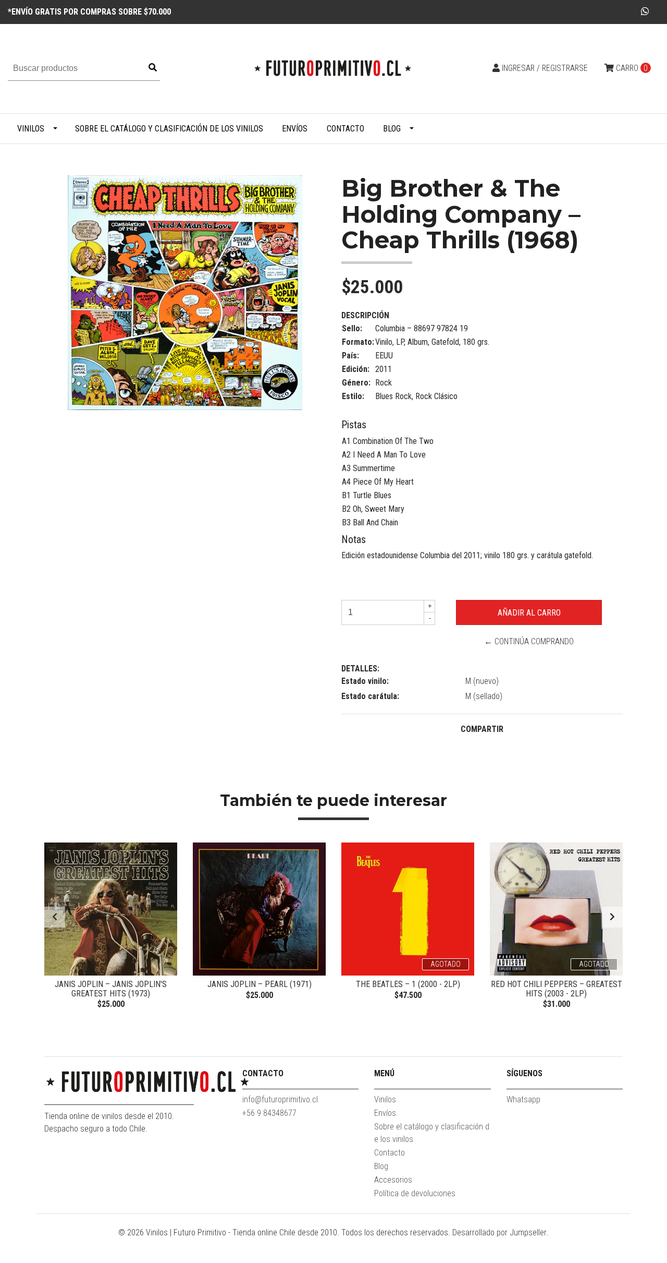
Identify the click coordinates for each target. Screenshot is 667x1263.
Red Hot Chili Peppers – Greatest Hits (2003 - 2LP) (556, 989)
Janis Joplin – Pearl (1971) (259, 984)
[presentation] (54, 917)
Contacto (345, 129)
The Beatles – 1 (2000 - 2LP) (408, 984)
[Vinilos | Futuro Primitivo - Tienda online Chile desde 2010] (333, 68)
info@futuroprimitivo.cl (280, 1099)
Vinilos (30, 129)
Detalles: (360, 668)
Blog (392, 129)
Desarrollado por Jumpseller (499, 1232)
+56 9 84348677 (269, 1113)
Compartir (482, 729)
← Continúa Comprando (529, 641)
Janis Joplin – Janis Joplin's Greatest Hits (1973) (111, 989)
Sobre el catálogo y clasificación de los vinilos (169, 129)
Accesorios (393, 1180)
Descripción (365, 315)
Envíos (294, 129)
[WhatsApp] (645, 11)
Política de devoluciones (414, 1193)
